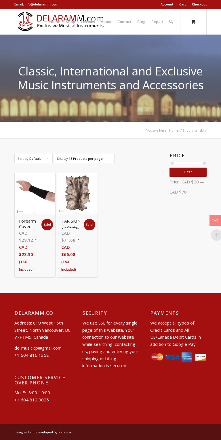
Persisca (64, 432)
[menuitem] (167, 4)
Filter (188, 172)
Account (167, 4)
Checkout (199, 4)
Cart (182, 4)
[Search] (171, 22)
